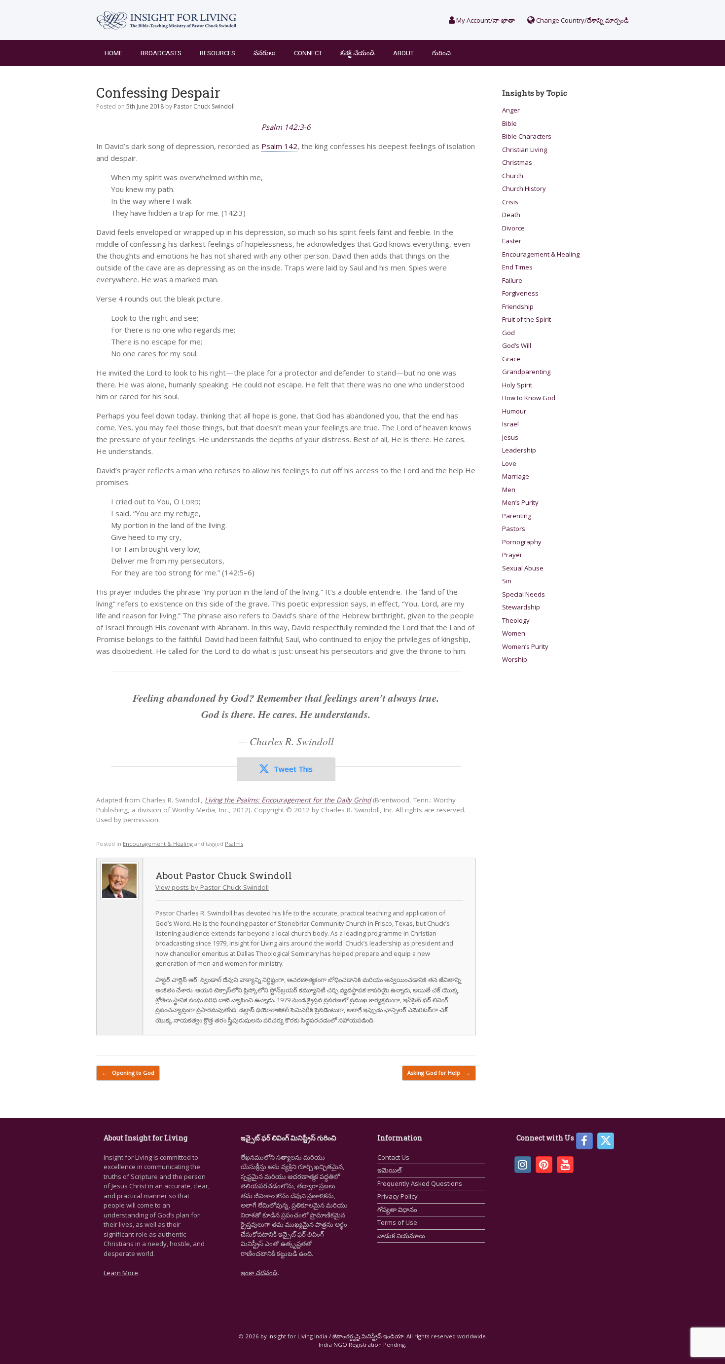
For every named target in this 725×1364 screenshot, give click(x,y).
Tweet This (293, 769)
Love (509, 463)
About (403, 53)
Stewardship (521, 607)
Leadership (519, 450)
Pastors (513, 528)
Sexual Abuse (523, 568)
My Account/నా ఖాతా (485, 20)
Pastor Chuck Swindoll (204, 106)
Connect (308, 53)
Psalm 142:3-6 (286, 127)
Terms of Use (397, 1222)
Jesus (510, 437)
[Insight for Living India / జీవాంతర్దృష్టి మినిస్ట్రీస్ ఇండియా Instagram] (522, 1164)
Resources (217, 53)
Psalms (234, 843)
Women (513, 633)
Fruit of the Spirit (526, 319)
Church (512, 175)
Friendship (518, 306)
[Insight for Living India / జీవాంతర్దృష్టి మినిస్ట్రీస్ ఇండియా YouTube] (565, 1164)
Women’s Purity (525, 646)
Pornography (522, 541)
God (508, 332)
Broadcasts (161, 53)
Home (113, 53)
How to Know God (528, 397)
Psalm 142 (279, 146)
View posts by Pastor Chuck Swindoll (212, 887)
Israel (510, 423)
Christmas (517, 162)
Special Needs (523, 594)
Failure (512, 280)
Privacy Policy (397, 1196)
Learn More (121, 1272)
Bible (509, 123)
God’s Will (516, 345)
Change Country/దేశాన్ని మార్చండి (582, 20)
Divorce (513, 228)
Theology (516, 620)
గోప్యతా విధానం (397, 1209)
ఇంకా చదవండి (259, 1272)
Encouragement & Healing (158, 843)
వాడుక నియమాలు (401, 1235)
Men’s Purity (520, 502)
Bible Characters (526, 136)
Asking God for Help (439, 1072)
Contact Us (393, 1157)
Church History (524, 188)
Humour (514, 411)
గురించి (441, 53)
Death (511, 214)
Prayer (512, 554)
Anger (511, 110)
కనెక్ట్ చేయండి (357, 53)
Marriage (515, 476)
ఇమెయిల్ (389, 1170)
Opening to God (128, 1072)
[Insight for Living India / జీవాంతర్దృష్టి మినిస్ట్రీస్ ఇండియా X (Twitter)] (605, 1141)
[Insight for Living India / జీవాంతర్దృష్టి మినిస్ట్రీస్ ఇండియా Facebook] (584, 1141)
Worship (514, 659)
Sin (506, 580)
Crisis (510, 201)
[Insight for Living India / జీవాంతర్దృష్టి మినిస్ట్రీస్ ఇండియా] (166, 20)
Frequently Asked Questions (419, 1183)
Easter (511, 240)
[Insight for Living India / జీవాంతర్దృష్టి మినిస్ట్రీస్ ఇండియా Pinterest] (544, 1164)
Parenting (516, 515)
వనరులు (265, 53)
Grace (511, 358)
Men (508, 489)
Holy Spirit (517, 384)
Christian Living (524, 149)
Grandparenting (526, 371)
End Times (517, 267)
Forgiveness (520, 293)
